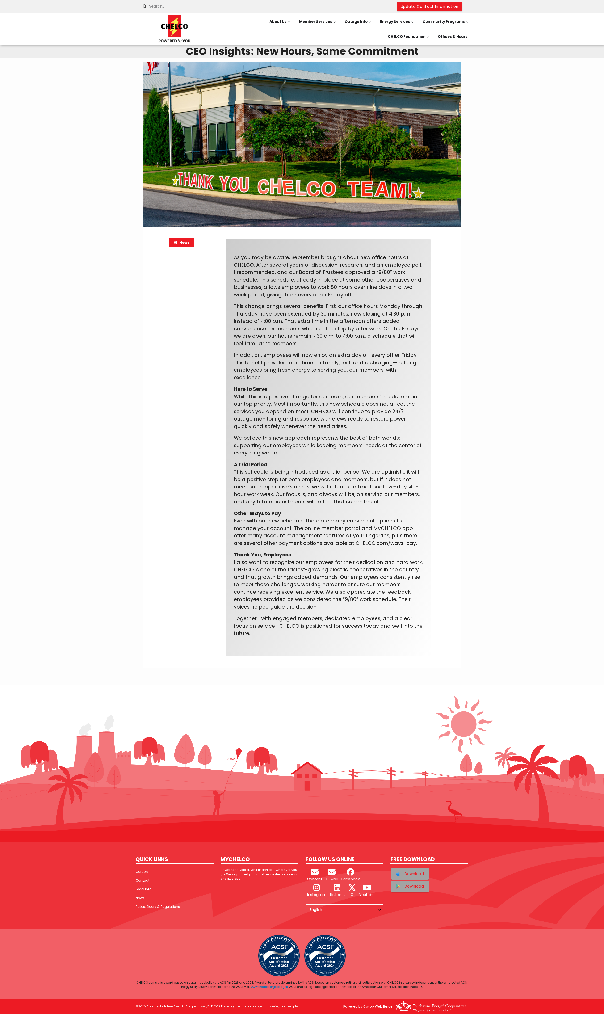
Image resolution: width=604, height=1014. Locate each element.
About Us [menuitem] (280, 24)
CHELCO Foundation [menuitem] (408, 39)
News (140, 898)
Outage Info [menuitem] (358, 24)
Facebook (350, 879)
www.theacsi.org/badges (269, 987)
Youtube (367, 894)
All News (182, 242)
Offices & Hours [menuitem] (453, 36)
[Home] (175, 29)
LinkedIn (337, 894)
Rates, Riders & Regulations (158, 906)
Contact (143, 880)
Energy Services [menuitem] (397, 24)
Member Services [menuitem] (317, 24)
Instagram (316, 894)
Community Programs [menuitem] (446, 24)
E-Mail (332, 879)
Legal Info (143, 889)
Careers (142, 871)
